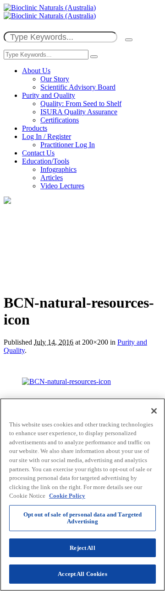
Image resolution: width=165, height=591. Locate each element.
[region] (82, 494)
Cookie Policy (67, 495)
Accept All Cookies (82, 573)
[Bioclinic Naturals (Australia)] (50, 12)
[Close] (154, 411)
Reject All (82, 547)
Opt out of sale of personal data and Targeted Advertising (82, 518)
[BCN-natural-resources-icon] (66, 381)
